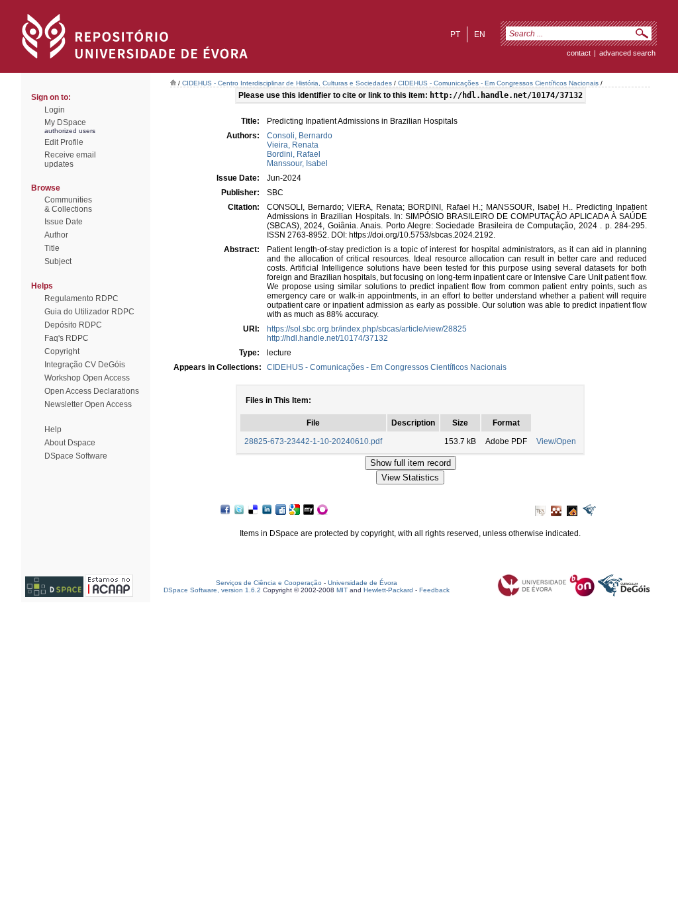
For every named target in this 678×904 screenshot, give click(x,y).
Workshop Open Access (87, 378)
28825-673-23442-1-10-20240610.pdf (313, 441)
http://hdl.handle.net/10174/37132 (327, 338)
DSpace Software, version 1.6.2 (212, 590)
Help (53, 429)
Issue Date (63, 221)
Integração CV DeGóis (84, 364)
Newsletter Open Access (88, 404)
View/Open (556, 441)
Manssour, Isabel (297, 163)
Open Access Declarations (91, 391)
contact (579, 53)
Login (54, 109)
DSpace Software (75, 456)
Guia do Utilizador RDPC (89, 311)
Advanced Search (627, 53)
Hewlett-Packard (388, 590)
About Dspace (69, 442)
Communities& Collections (68, 204)
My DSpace (65, 122)
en (479, 34)
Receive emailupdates (70, 159)
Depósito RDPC (73, 325)
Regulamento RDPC (81, 298)
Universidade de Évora (362, 582)
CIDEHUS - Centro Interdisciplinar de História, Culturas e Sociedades (287, 83)
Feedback (434, 590)
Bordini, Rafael (293, 154)
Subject (58, 261)
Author (56, 235)
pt (455, 34)
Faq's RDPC (66, 338)
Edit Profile (63, 142)
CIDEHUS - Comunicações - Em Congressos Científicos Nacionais (498, 83)
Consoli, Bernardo (299, 135)
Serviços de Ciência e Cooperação (269, 582)
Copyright (61, 351)
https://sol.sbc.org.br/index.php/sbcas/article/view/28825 (367, 329)
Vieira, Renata (292, 145)
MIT (342, 590)
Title (52, 248)
